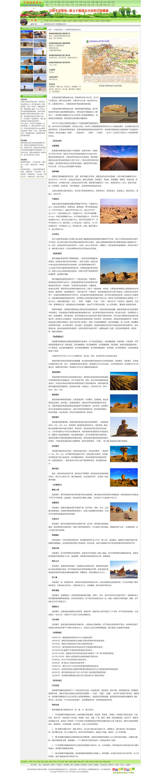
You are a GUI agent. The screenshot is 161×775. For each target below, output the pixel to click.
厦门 (82, 762)
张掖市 (81, 21)
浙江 (88, 2)
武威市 (64, 21)
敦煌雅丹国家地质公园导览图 (110, 86)
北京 (47, 2)
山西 (67, 2)
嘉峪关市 (58, 21)
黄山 (40, 765)
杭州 (30, 762)
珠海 (78, 762)
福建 (96, 2)
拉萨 (62, 762)
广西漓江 (59, 765)
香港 (104, 5)
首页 (49, 30)
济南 (96, 762)
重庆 (59, 2)
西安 (46, 762)
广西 (55, 5)
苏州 (54, 762)
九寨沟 (52, 765)
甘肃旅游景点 (58, 30)
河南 (108, 2)
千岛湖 (116, 765)
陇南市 (108, 21)
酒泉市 (75, 21)
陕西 (84, 5)
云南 (76, 5)
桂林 (108, 762)
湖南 (47, 5)
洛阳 (70, 762)
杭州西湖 (84, 765)
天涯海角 (66, 765)
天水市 (51, 21)
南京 (42, 762)
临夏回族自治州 (49, 24)
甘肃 (88, 5)
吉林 (80, 2)
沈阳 (86, 762)
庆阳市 (86, 21)
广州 (58, 762)
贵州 (72, 5)
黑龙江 (68, 5)
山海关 (90, 765)
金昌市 (70, 21)
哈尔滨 (91, 762)
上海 (51, 2)
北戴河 (128, 765)
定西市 (103, 21)
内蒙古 (72, 2)
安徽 (92, 2)
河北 (63, 2)
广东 (51, 5)
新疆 (100, 5)
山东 (104, 2)
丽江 (66, 762)
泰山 (72, 765)
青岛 (38, 762)
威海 (74, 762)
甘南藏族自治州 (60, 24)
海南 (59, 5)
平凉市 (92, 21)
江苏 (84, 2)
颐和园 (77, 765)
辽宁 (76, 2)
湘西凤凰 (46, 765)
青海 (92, 5)
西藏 (80, 5)
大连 (34, 762)
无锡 (104, 762)
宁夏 (96, 5)
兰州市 (46, 21)
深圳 (50, 762)
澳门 (108, 5)
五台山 (122, 765)
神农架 (110, 765)
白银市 (97, 21)
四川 (63, 5)
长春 (100, 762)
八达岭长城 (103, 765)
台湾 (112, 5)
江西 (100, 2)
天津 (55, 2)
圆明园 (96, 765)
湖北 (112, 2)
